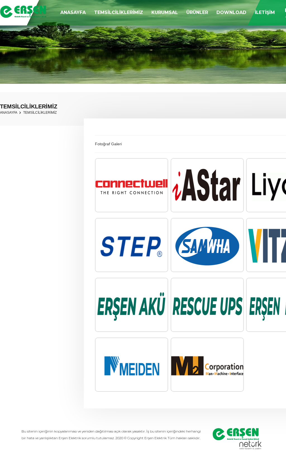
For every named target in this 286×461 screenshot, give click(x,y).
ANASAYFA (73, 12)
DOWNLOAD (231, 12)
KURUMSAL (164, 12)
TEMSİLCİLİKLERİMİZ (118, 12)
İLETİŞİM (265, 12)
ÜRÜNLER (197, 12)
